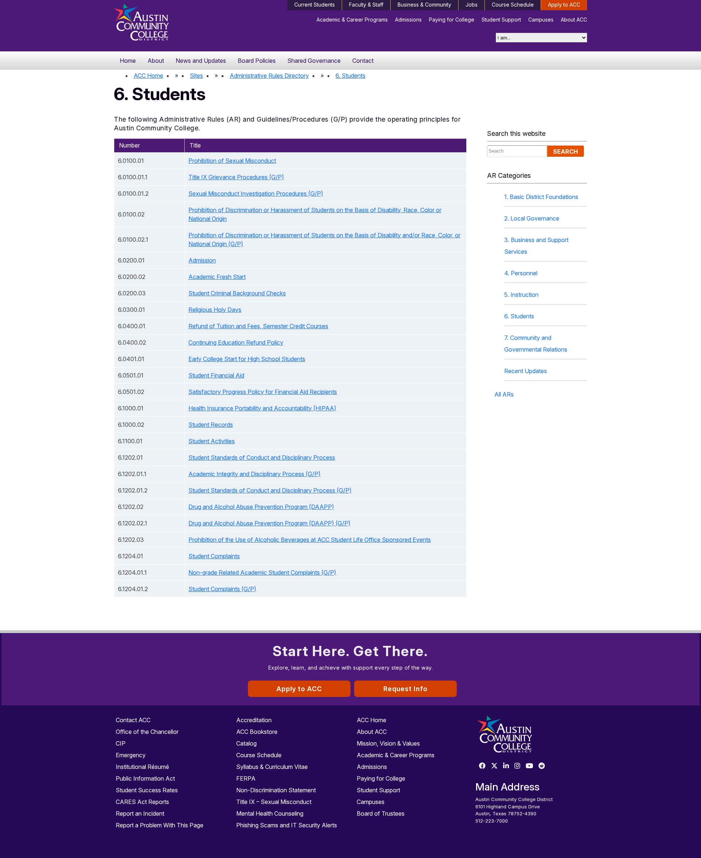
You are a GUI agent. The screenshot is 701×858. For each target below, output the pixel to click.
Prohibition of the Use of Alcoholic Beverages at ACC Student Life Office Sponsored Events (309, 539)
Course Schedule (513, 4)
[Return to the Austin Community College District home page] (170, 24)
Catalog (246, 743)
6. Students (350, 75)
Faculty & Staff (366, 4)
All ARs (504, 394)
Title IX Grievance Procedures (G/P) (236, 177)
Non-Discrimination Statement (276, 790)
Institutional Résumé (142, 766)
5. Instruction (521, 294)
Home (128, 60)
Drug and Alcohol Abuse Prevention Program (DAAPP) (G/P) (269, 523)
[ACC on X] (494, 766)
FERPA (246, 778)
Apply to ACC (564, 4)
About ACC (574, 19)
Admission (202, 260)
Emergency (131, 755)
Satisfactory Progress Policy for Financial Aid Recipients (262, 391)
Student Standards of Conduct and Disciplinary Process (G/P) (270, 490)
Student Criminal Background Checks (237, 293)
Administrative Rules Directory (269, 75)
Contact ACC (133, 720)
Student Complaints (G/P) (222, 589)
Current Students (314, 4)
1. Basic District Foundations (541, 196)
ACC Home (148, 75)
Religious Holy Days (214, 309)
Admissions (408, 19)
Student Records (210, 424)
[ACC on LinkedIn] (506, 766)
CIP (121, 743)
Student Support (501, 19)
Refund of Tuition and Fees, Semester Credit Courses (258, 326)
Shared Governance (314, 60)
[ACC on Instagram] (517, 766)
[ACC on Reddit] (542, 766)
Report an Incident (140, 813)
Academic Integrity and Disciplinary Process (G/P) (254, 474)
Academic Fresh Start (217, 276)
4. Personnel (520, 273)
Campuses (540, 19)
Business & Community (424, 4)
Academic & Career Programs (352, 19)
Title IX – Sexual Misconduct (273, 801)
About (156, 60)
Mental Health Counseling (269, 813)
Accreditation (254, 720)
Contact (363, 60)
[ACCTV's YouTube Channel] (529, 766)
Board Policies (257, 60)
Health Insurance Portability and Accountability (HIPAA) (262, 408)
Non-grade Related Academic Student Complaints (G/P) (262, 572)
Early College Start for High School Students (246, 359)
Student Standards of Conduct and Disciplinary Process (261, 457)
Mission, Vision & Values (388, 743)
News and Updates (201, 60)
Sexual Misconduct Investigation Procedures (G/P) (255, 193)
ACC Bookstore (256, 731)
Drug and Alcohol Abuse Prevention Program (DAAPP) (261, 506)
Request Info (405, 689)
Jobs (472, 4)
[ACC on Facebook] (482, 766)
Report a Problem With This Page (159, 825)
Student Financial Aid (216, 375)
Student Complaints (214, 556)
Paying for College (451, 19)
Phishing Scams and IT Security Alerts (286, 825)
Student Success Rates (147, 790)
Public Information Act (145, 778)
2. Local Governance (531, 218)
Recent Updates (525, 371)
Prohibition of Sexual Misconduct (232, 160)
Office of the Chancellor (147, 731)
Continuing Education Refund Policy (235, 342)
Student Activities (211, 441)
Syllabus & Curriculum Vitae (272, 766)
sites (196, 75)
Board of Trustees (381, 813)
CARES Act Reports (142, 801)
